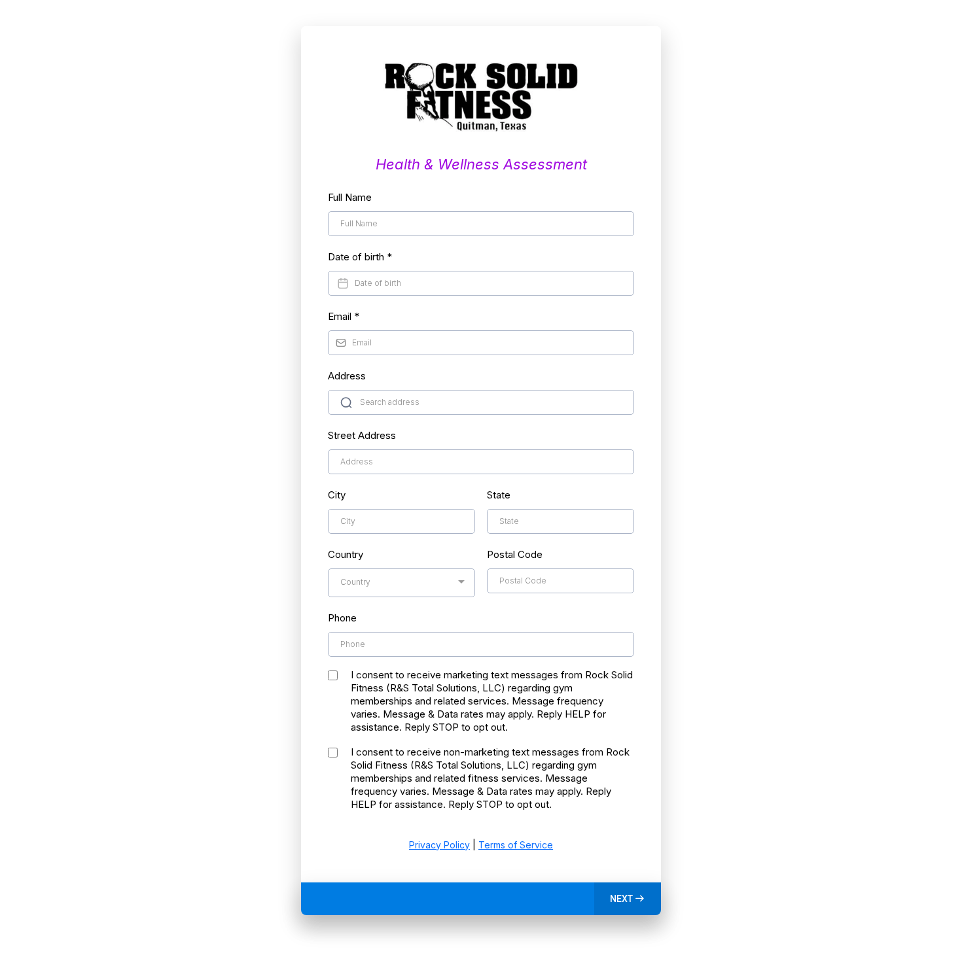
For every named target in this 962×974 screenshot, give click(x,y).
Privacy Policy (439, 844)
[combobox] (401, 582)
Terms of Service (515, 844)
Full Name (350, 197)
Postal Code (515, 554)
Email (343, 316)
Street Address (362, 435)
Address (347, 376)
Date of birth (360, 257)
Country (345, 554)
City (337, 495)
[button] (627, 898)
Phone (342, 618)
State (498, 495)
